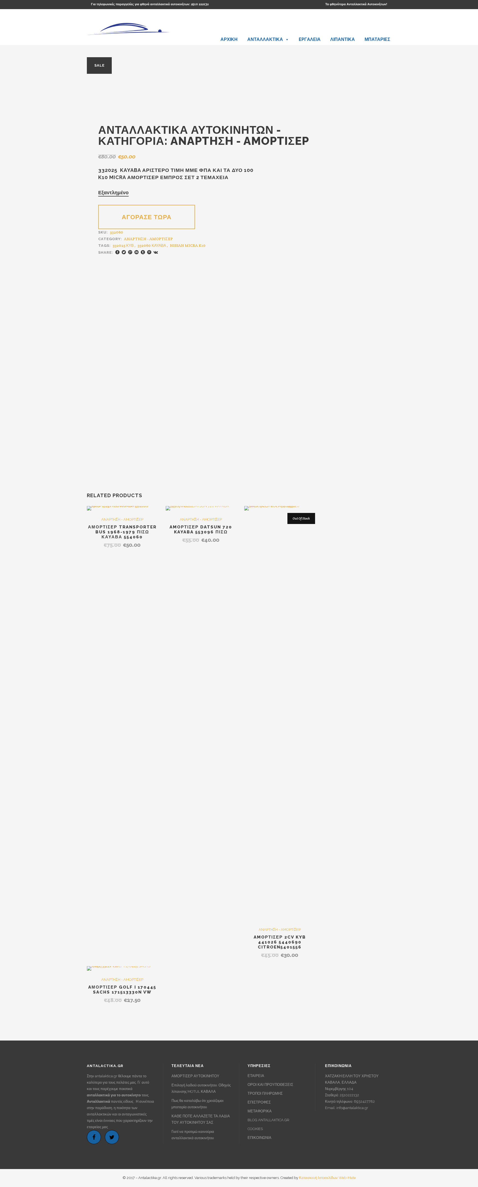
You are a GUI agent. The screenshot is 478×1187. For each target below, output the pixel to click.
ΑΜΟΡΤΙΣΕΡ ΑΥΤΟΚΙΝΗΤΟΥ (195, 1076)
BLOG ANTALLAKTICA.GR (268, 1120)
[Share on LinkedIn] (136, 252)
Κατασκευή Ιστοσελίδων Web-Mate (327, 1178)
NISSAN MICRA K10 (188, 245)
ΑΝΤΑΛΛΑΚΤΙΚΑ (265, 39)
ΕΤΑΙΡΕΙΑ (256, 1076)
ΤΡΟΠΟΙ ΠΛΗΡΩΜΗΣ (265, 1093)
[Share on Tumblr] (143, 252)
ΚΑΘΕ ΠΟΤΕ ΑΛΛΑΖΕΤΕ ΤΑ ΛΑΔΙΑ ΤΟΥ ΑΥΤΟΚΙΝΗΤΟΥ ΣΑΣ (201, 1119)
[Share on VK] (156, 252)
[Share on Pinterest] (149, 252)
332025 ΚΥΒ (123, 245)
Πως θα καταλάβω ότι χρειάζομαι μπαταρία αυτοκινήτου (198, 1104)
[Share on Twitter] (124, 252)
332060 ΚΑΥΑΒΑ (151, 245)
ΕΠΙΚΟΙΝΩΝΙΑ (259, 1138)
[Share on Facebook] (117, 252)
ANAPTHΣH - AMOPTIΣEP (239, 140)
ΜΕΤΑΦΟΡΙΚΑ (260, 1111)
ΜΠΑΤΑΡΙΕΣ (377, 39)
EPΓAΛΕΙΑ (310, 39)
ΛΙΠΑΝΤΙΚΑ (342, 39)
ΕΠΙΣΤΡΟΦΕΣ (259, 1102)
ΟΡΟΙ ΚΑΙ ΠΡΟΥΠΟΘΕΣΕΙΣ (270, 1085)
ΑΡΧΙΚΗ (229, 39)
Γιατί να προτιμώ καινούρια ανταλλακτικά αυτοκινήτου (193, 1135)
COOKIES (255, 1129)
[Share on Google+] (130, 252)
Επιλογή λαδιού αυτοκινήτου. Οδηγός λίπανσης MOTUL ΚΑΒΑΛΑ (201, 1088)
